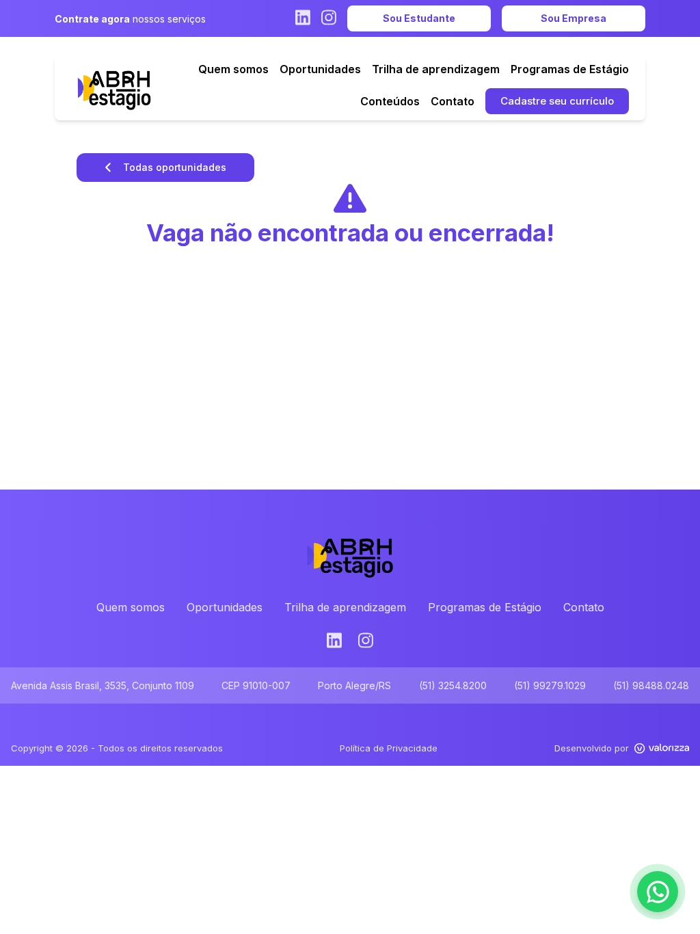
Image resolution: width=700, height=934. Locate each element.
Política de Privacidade (389, 748)
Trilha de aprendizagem (345, 607)
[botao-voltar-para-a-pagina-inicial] (114, 87)
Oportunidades (224, 607)
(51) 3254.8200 (453, 685)
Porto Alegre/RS (354, 685)
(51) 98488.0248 (651, 685)
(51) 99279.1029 (550, 685)
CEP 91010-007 (256, 685)
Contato (583, 607)
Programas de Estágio (484, 607)
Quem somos (130, 607)
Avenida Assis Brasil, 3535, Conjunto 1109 (102, 685)
